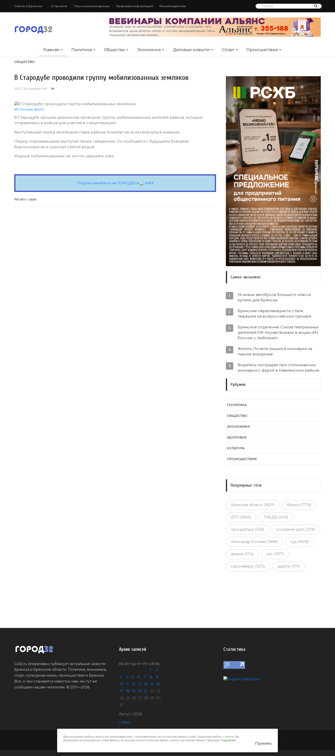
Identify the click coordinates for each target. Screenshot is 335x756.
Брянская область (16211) (252, 505)
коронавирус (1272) (248, 566)
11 (127, 684)
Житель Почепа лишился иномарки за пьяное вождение (275, 351)
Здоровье (237, 437)
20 (140, 691)
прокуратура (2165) (247, 529)
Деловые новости (191, 49)
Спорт (228, 49)
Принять (263, 743)
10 (122, 684)
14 (146, 684)
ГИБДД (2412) (276, 517)
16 (158, 684)
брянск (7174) (299, 505)
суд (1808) (299, 541)
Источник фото (29, 109)
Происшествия (262, 49)
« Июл (124, 722)
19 (134, 691)
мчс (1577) (274, 554)
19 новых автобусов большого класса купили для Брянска (274, 297)
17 (121, 691)
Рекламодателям (172, 6)
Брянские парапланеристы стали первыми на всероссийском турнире (274, 313)
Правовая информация (134, 6)
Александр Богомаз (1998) (254, 541)
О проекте (59, 6)
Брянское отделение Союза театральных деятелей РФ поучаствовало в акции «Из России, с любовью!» (278, 332)
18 (128, 691)
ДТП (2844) (241, 517)
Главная (51, 49)
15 (152, 684)
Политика (81, 49)
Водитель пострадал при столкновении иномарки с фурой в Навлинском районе (278, 368)
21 (145, 691)
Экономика (149, 49)
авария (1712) (242, 554)
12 (133, 684)
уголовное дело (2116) (296, 529)
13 (139, 684)
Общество (114, 49)
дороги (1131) (289, 566)
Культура (236, 448)
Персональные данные (92, 6)
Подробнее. (228, 740)
